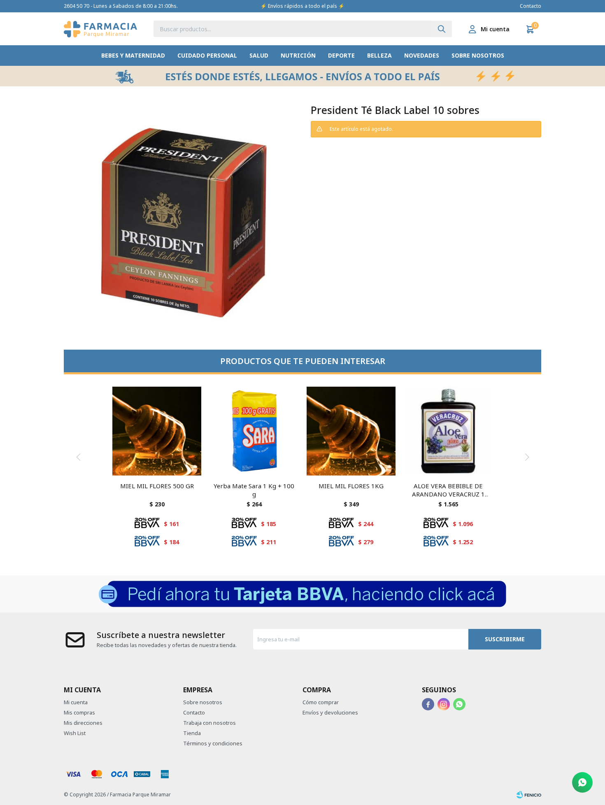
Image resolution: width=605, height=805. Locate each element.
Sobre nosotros (477, 55)
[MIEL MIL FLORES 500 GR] (156, 431)
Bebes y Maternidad (133, 55)
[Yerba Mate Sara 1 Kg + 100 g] (253, 431)
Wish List (75, 733)
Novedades (421, 55)
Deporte (341, 55)
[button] (441, 29)
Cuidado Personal (207, 55)
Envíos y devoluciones (330, 712)
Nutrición (298, 55)
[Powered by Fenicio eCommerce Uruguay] (529, 795)
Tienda (192, 733)
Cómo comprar (320, 702)
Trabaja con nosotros (209, 722)
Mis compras (79, 712)
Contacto (530, 5)
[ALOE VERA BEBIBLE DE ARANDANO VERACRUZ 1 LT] (448, 431)
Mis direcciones (83, 722)
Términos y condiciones (212, 743)
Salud (258, 55)
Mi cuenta (76, 702)
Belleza (379, 55)
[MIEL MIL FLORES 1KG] (351, 431)
